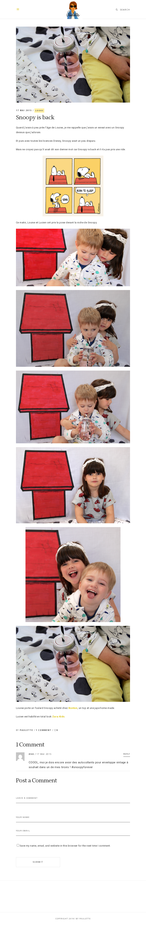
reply (126, 754)
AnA (31, 754)
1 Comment (44, 730)
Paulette (27, 730)
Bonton (72, 708)
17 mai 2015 (24, 110)
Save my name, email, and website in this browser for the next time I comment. (65, 845)
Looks (39, 110)
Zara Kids (58, 716)
